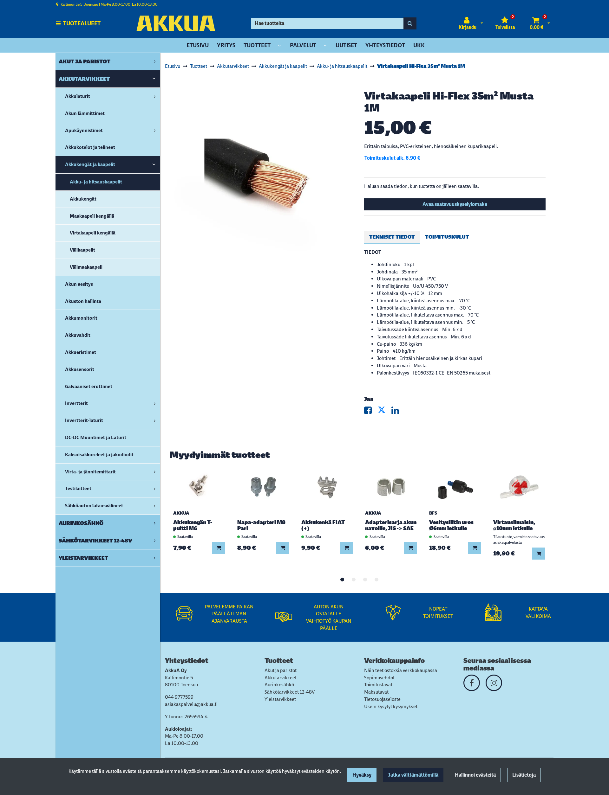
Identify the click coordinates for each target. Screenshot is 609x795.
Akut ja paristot (281, 670)
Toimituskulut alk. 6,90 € (392, 158)
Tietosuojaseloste (382, 699)
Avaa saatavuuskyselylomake (454, 204)
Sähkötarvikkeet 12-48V (290, 692)
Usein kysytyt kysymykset (390, 706)
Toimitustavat (378, 685)
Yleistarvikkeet (280, 699)
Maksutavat (376, 692)
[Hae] (409, 23)
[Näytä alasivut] (279, 45)
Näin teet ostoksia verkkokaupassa (400, 670)
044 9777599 (179, 697)
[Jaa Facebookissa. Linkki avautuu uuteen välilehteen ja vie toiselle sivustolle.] (371, 412)
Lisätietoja (524, 775)
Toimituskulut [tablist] (447, 237)
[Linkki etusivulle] (175, 23)
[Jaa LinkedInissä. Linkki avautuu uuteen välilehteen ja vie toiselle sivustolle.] (397, 412)
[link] (154, 61)
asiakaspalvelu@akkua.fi (191, 704)
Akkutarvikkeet (281, 678)
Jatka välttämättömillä (413, 775)
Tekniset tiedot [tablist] (392, 237)
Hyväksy (361, 775)
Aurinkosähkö (279, 685)
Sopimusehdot (379, 678)
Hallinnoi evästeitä (475, 775)
